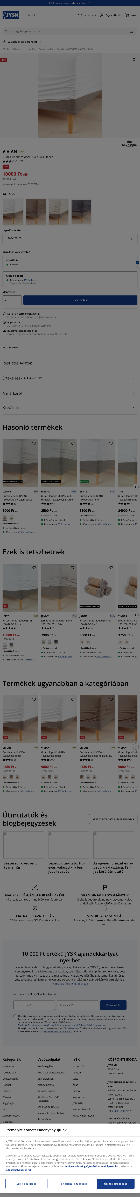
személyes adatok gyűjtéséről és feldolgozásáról (90, 1166)
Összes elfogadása (116, 1183)
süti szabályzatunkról (18, 1170)
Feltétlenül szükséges (73, 1183)
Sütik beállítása (26, 1183)
